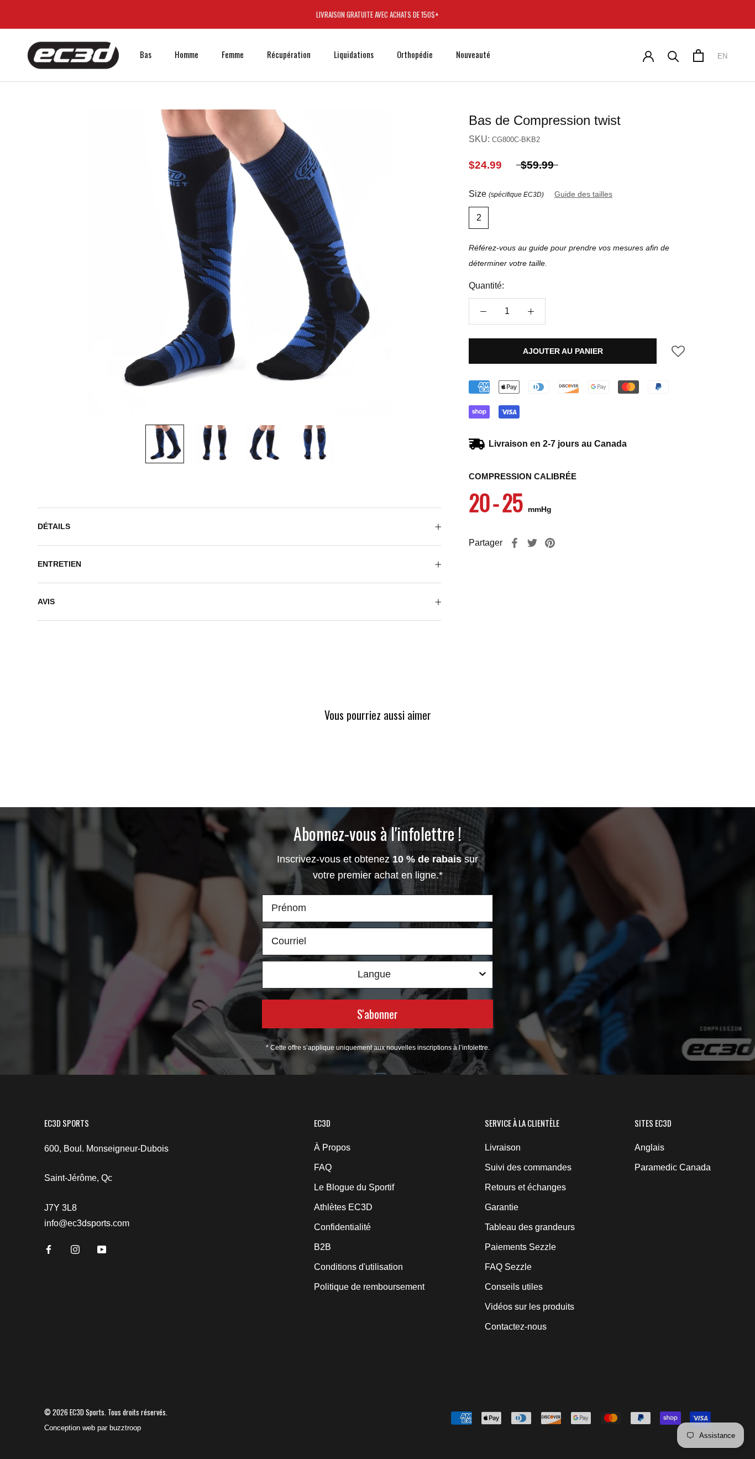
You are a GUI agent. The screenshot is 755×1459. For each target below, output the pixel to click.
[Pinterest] (550, 543)
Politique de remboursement (369, 1286)
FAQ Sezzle (508, 1267)
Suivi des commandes (528, 1167)
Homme (186, 54)
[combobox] (374, 974)
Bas (145, 54)
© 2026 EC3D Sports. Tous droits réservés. (105, 1412)
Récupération (289, 54)
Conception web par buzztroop (92, 1428)
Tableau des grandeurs (530, 1227)
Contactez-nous (516, 1326)
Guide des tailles (583, 194)
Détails (54, 526)
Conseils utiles (514, 1286)
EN (722, 56)
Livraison (503, 1147)
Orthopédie (415, 54)
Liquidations (354, 54)
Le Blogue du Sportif (354, 1187)
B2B (322, 1247)
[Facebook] (515, 543)
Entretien (59, 563)
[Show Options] (482, 974)
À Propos (332, 1147)
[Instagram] (75, 1249)
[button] (678, 354)
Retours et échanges (525, 1187)
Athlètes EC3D (343, 1207)
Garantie (501, 1207)
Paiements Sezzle (520, 1247)
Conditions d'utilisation (358, 1267)
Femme (233, 54)
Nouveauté (473, 54)
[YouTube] (101, 1249)
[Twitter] (532, 543)
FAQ (323, 1167)
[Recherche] (673, 55)
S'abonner (377, 1014)
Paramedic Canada (673, 1167)
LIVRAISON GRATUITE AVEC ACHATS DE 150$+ (377, 14)
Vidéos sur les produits (529, 1306)
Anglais (649, 1147)
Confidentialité (342, 1227)
